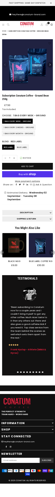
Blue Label (22, 147)
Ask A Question (43, 184)
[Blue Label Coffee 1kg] (41, 245)
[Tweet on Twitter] (20, 184)
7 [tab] (33, 372)
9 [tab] (39, 372)
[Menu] (3, 24)
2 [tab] (18, 372)
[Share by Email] (31, 184)
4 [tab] (24, 372)
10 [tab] (42, 372)
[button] (46, 24)
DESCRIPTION (26, 212)
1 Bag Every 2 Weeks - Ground (19, 127)
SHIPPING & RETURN (26, 218)
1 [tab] (15, 372)
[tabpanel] (27, 326)
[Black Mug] (14, 245)
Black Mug (14, 261)
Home (4, 31)
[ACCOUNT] (41, 24)
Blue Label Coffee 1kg (40, 261)
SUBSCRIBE (46, 460)
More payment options (27, 181)
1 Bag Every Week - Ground (17, 121)
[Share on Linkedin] (27, 184)
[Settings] (51, 24)
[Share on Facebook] (16, 184)
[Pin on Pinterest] (24, 184)
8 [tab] (36, 372)
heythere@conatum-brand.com (29, 14)
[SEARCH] (8, 24)
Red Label (8, 147)
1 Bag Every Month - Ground (18, 133)
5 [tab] (27, 372)
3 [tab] (21, 372)
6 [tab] (30, 372)
